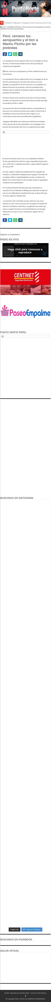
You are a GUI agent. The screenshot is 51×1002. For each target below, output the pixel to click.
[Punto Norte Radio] (25, 8)
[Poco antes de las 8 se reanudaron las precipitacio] (25, 899)
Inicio (4, 27)
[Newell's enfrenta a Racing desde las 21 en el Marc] (25, 861)
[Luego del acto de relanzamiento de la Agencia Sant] (25, 733)
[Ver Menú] (3, 6)
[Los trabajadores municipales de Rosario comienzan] (25, 824)
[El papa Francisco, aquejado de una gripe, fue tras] (25, 510)
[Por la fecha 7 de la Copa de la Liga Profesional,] (25, 525)
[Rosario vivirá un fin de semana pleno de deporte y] (25, 763)
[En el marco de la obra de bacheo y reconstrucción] (25, 702)
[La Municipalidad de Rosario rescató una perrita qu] (25, 677)
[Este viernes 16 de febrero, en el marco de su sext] (25, 786)
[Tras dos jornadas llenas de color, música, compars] (25, 842)
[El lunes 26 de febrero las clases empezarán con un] (25, 606)
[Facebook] (25, 996)
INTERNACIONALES (14, 27)
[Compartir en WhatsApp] (15, 54)
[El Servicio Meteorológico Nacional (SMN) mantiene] (25, 918)
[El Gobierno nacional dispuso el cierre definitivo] (25, 585)
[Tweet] (10, 54)
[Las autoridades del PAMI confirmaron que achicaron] (25, 622)
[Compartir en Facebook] (5, 54)
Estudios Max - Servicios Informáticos (33, 993)
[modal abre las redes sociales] (20, 54)
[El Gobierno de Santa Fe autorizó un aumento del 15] (25, 542)
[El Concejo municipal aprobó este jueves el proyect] (25, 562)
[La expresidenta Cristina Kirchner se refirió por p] (25, 808)
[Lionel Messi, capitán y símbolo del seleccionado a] (25, 879)
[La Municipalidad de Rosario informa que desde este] (25, 646)
